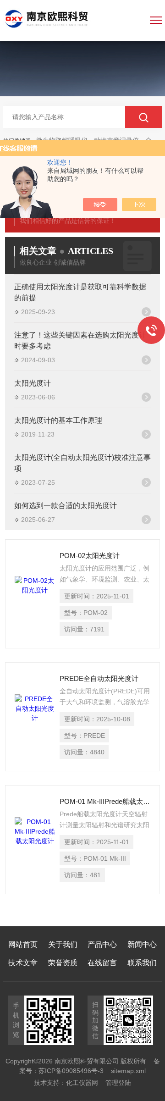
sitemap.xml (128, 1070)
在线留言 (102, 963)
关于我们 (62, 944)
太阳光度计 (32, 383)
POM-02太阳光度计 (90, 555)
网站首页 (23, 944)
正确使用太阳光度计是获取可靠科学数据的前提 (80, 292)
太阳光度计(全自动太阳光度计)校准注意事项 (82, 463)
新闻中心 (142, 944)
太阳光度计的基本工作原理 (58, 420)
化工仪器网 (82, 1082)
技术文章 (23, 963)
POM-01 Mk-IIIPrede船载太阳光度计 (105, 801)
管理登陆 (118, 1082)
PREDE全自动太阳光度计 (99, 678)
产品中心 (102, 944)
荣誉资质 (62, 963)
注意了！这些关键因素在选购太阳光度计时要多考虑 (80, 340)
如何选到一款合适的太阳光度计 (65, 505)
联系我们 (142, 963)
